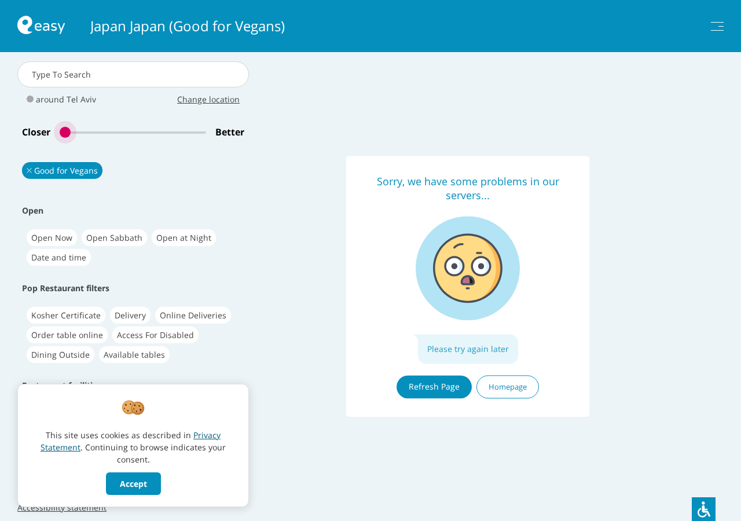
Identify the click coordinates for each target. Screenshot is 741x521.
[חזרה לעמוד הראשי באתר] (41, 26)
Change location (208, 99)
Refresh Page (434, 386)
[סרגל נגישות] (704, 509)
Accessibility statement (62, 507)
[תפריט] (717, 26)
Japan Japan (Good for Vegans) (187, 26)
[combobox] (133, 74)
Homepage (508, 386)
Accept (133, 483)
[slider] (133, 132)
